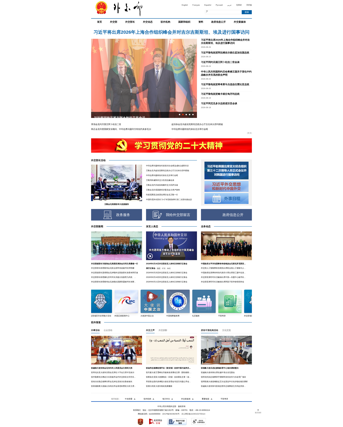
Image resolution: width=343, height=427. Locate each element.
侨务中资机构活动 (209, 330)
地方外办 (166, 399)
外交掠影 (163, 330)
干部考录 (224, 399)
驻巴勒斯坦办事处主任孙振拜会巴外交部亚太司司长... (113, 377)
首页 (99, 22)
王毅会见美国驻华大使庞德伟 (116, 204)
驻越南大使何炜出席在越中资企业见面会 (218, 372)
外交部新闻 (97, 226)
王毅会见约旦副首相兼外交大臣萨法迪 (162, 185)
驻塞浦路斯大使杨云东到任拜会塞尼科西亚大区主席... (113, 386)
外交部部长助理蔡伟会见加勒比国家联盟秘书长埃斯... (113, 282)
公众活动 (108, 330)
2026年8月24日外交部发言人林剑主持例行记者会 (166, 277)
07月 (163, 268)
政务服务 (123, 215)
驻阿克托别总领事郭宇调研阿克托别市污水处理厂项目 (223, 377)
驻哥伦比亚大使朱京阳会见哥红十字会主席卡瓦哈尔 (112, 372)
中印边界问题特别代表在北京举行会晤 (190, 129)
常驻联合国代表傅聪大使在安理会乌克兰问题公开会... (168, 381)
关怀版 (249, 5)
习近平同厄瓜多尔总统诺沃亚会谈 (219, 103)
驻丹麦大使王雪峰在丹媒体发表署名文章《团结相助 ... (168, 372)
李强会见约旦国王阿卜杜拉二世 (106, 124)
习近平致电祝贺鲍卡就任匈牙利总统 (220, 94)
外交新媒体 (240, 22)
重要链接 (205, 399)
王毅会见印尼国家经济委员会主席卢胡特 (163, 190)
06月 (169, 268)
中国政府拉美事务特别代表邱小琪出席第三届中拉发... (223, 273)
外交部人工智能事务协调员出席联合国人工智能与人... (223, 268)
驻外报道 (96, 322)
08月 (158, 268)
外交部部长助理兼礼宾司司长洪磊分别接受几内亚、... (113, 277)
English (185, 5)
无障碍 (239, 5)
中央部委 (128, 399)
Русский (219, 5)
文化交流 (226, 330)
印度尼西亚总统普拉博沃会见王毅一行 (162, 195)
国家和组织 (184, 22)
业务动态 (206, 226)
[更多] (249, 133)
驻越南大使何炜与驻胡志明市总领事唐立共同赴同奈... (223, 386)
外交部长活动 (98, 160)
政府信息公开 (218, 22)
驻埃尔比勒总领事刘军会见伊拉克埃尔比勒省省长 (111, 381)
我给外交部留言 (178, 215)
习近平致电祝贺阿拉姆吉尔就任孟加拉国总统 (225, 52)
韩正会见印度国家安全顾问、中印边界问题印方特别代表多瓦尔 (121, 129)
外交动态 (148, 22)
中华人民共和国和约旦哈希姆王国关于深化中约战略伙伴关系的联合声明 (171, 31)
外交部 (113, 22)
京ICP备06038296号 (171, 414)
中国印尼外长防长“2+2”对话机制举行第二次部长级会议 (169, 199)
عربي (229, 5)
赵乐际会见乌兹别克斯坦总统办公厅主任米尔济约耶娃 (197, 124)
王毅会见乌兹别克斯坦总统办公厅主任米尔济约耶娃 (167, 170)
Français (196, 5)
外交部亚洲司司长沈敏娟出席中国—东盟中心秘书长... (223, 277)
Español (207, 5)
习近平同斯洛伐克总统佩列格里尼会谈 (121, 115)
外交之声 (150, 330)
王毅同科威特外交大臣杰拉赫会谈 (160, 180)
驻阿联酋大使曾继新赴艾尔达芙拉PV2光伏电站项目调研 (224, 381)
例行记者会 (150, 268)
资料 (200, 22)
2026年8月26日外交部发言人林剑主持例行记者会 (166, 264)
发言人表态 (152, 226)
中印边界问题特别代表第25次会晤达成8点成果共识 (167, 166)
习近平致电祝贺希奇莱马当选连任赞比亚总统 (225, 84)
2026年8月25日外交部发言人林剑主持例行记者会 (166, 273)
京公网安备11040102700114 (193, 414)
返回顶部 (258, 413)
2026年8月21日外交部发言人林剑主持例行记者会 (166, 282)
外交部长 (130, 22)
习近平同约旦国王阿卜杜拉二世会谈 (220, 62)
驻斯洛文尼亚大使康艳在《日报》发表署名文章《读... (168, 377)
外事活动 (95, 330)
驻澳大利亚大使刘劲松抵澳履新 (159, 386)
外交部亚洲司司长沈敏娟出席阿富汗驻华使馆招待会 (222, 282)
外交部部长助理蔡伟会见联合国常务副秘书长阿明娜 (112, 268)
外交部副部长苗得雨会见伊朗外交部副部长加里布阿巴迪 (114, 273)
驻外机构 (165, 22)
